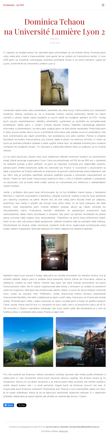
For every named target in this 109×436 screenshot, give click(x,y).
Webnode (63, 431)
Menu (103, 5)
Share (10, 405)
